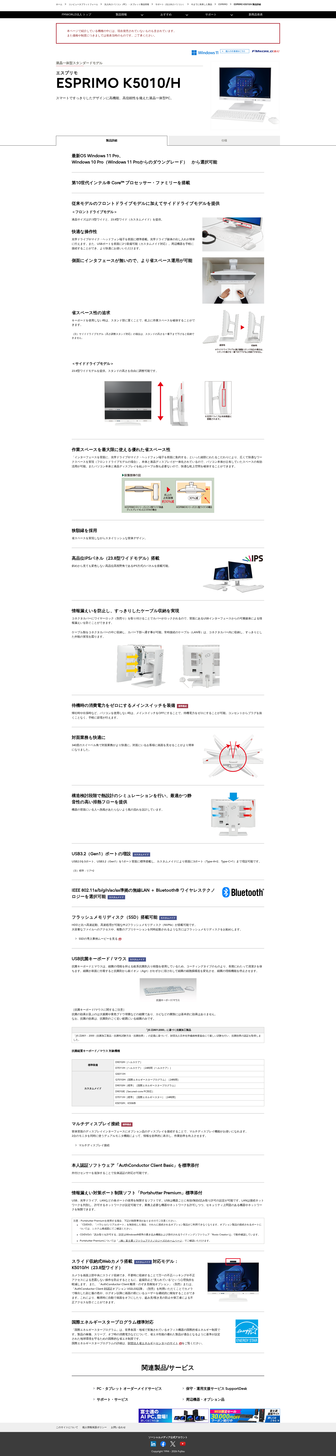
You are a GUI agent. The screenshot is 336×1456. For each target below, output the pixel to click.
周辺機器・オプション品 (205, 1399)
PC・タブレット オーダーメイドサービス (129, 1389)
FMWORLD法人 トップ (76, 14)
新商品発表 (256, 14)
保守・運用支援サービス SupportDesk (216, 1389)
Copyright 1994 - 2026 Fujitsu (168, 1451)
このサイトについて (67, 1427)
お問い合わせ (118, 1427)
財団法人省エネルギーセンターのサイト (153, 1343)
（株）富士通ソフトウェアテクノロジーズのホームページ (150, 1240)
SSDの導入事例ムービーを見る (98, 938)
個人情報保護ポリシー (94, 1427)
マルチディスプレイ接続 (94, 1145)
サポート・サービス (112, 1399)
